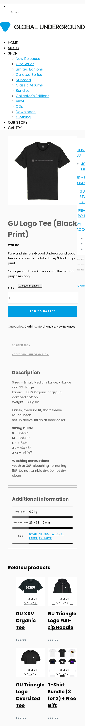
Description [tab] (21, 345)
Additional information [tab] (30, 354)
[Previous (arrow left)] (78, 269)
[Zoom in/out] (78, 259)
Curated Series (29, 74)
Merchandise (46, 327)
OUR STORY (17, 122)
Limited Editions (29, 69)
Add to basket (42, 311)
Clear (81, 286)
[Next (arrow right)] (82, 269)
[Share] (78, 264)
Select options (31, 600)
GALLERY (15, 127)
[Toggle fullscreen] (82, 259)
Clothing (23, 117)
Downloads (26, 111)
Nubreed (23, 79)
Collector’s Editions (32, 95)
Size (11, 287)
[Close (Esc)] (82, 264)
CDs (19, 106)
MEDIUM (44, 534)
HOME (13, 42)
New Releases (28, 58)
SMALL (33, 534)
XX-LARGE (45, 538)
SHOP (12, 53)
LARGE (55, 534)
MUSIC (13, 47)
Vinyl (20, 101)
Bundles (23, 90)
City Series (25, 63)
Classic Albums (29, 85)
